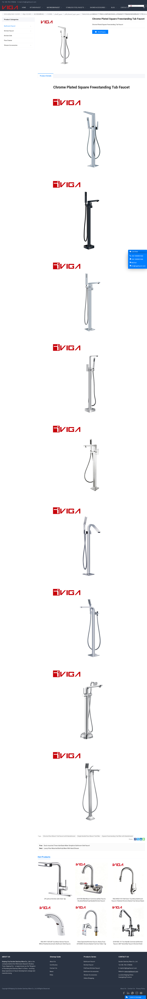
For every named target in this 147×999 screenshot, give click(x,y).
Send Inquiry (102, 32)
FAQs (51, 975)
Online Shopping (89, 978)
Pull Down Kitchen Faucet (92, 968)
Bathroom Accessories (91, 971)
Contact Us (53, 968)
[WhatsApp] (132, 993)
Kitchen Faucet (9, 31)
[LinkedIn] (128, 993)
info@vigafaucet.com (29, 2)
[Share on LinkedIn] (140, 840)
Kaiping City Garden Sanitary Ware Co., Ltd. (23, 988)
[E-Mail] (141, 993)
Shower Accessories (10, 45)
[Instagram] (137, 993)
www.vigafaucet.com (131, 971)
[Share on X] (138, 840)
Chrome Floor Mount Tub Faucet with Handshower (59, 836)
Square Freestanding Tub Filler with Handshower (117, 836)
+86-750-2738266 (10, 2)
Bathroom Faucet (9, 26)
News (51, 971)
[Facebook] (124, 993)
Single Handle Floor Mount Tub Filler (88, 836)
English (135, 6)
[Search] (144, 7)
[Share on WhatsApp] (143, 840)
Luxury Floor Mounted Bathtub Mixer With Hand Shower (61, 848)
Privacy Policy (140, 988)
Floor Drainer (8, 40)
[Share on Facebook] (135, 840)
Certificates (54, 965)
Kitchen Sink (8, 35)
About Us (53, 961)
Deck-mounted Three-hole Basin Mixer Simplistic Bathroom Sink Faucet (67, 845)
